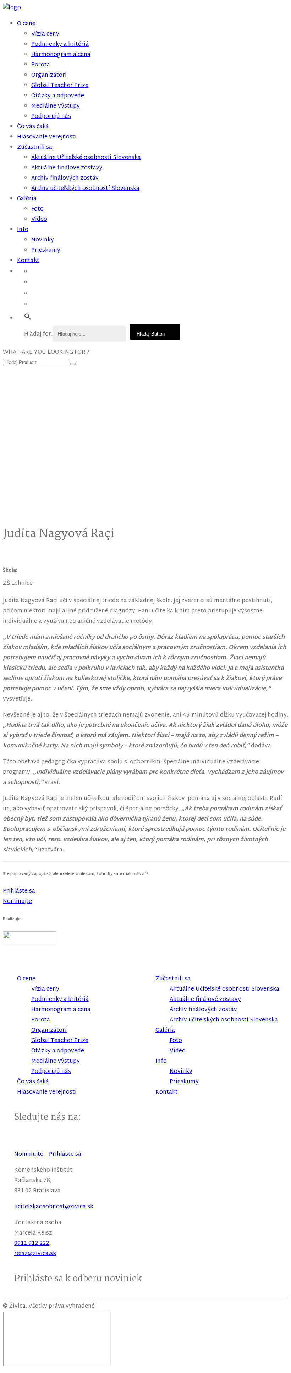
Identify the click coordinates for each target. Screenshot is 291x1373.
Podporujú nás (51, 116)
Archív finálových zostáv (65, 178)
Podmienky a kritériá (60, 44)
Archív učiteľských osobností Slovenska (85, 189)
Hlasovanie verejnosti (47, 137)
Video (39, 219)
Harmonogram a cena (60, 55)
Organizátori (49, 75)
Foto (37, 209)
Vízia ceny (45, 34)
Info (22, 230)
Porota (40, 65)
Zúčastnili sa (34, 147)
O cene (26, 24)
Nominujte (28, 1154)
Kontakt (28, 261)
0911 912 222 (31, 1243)
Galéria (27, 199)
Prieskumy (45, 250)
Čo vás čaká (33, 127)
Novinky (42, 240)
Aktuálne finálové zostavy (67, 168)
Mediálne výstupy (55, 106)
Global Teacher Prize (59, 86)
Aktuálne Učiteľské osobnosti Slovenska (86, 158)
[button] (27, 317)
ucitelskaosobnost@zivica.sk (53, 1207)
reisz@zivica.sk (35, 1254)
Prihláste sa (65, 1154)
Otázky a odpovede (57, 96)
